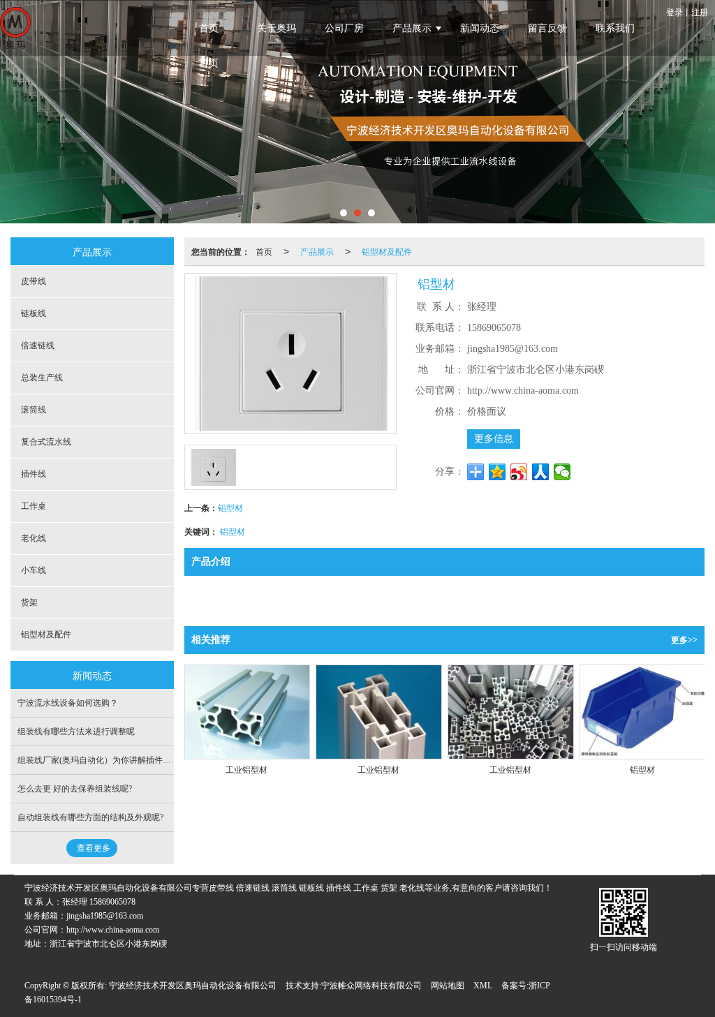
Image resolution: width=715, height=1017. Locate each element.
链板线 (33, 313)
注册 (699, 11)
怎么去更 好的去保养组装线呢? (74, 789)
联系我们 (615, 28)
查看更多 (93, 848)
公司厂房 (344, 28)
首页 (209, 28)
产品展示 (412, 28)
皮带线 (33, 281)
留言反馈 (547, 28)
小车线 (33, 570)
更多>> (684, 640)
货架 (29, 602)
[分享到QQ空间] (497, 471)
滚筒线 (33, 410)
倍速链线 (37, 345)
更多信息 (493, 438)
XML (482, 985)
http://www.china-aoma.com (112, 930)
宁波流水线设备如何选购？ (67, 703)
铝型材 (230, 507)
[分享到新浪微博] (519, 471)
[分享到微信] (562, 471)
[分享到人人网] (541, 471)
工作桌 (33, 506)
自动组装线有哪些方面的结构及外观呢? (90, 817)
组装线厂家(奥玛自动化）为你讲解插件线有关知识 (111, 760)
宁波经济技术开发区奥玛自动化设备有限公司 (193, 985)
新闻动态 (479, 28)
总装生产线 (42, 378)
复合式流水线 (46, 442)
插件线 (33, 474)
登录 (674, 11)
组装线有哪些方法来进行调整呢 (76, 731)
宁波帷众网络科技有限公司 (371, 985)
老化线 (33, 538)
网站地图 (447, 985)
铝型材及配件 (387, 251)
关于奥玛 (276, 28)
